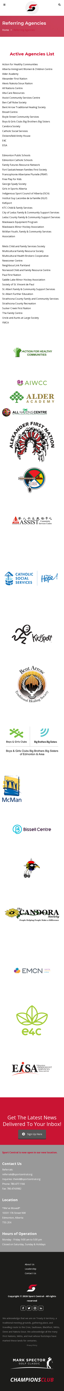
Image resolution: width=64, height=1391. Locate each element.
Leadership (30, 1268)
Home (5, 30)
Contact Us (30, 1273)
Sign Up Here (34, 1134)
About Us (29, 1264)
